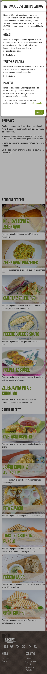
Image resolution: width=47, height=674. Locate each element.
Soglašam (10, 55)
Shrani (39, 112)
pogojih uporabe (35, 103)
